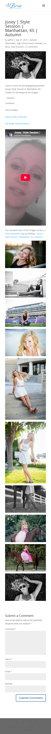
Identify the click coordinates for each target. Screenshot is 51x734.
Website (8, 683)
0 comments (32, 46)
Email (8, 671)
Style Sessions (17, 46)
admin (10, 39)
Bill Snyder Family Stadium (17, 123)
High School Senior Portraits (29, 43)
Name (8, 659)
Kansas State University (16, 116)
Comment (10, 629)
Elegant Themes (26, 726)
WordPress (26, 730)
